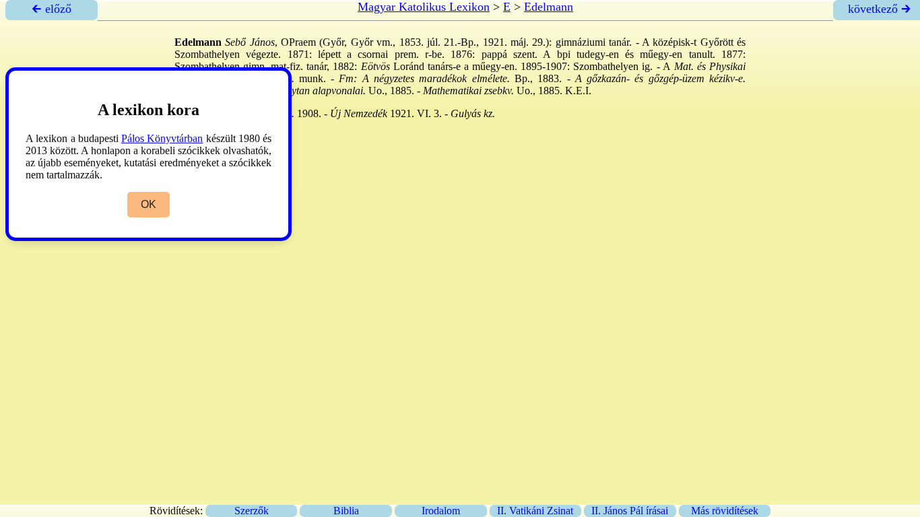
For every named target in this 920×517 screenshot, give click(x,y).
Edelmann (548, 6)
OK (148, 204)
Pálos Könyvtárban (162, 138)
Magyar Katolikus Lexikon (424, 6)
